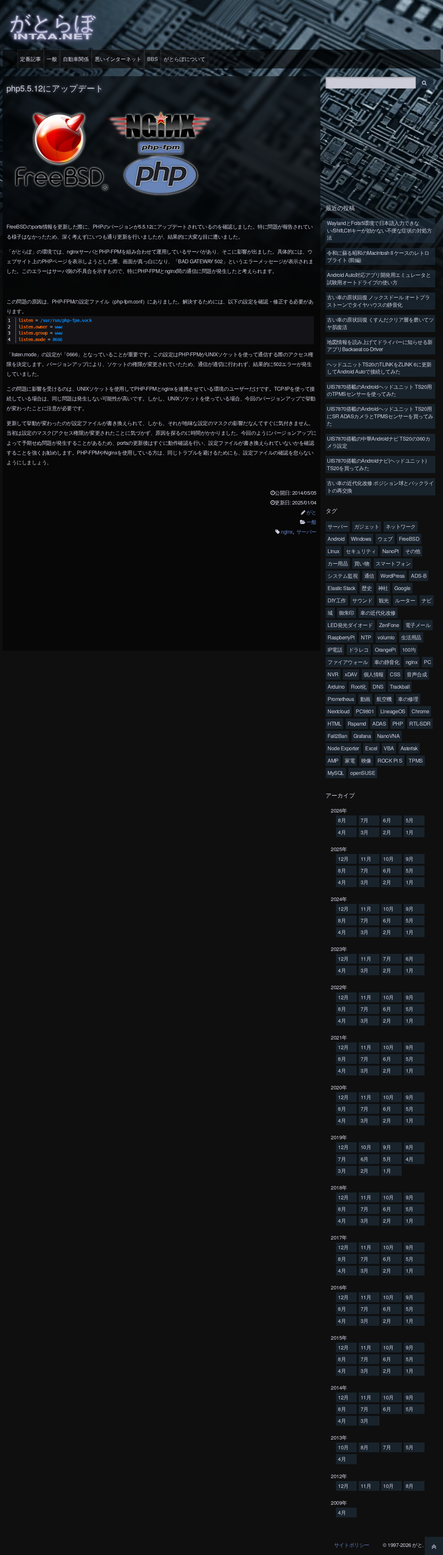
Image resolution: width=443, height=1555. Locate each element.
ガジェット (366, 526)
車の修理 (408, 699)
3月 (364, 832)
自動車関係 (76, 59)
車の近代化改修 (378, 612)
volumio (386, 637)
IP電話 (335, 649)
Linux (334, 551)
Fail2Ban (337, 736)
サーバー (306, 531)
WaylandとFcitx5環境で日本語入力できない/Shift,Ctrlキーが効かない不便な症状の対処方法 (379, 230)
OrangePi (385, 649)
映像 (366, 760)
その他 (412, 551)
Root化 (358, 686)
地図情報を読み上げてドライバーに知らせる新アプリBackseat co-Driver (380, 345)
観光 (384, 600)
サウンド (362, 600)
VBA (389, 748)
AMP (333, 760)
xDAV (351, 674)
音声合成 (417, 674)
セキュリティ (361, 551)
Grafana (362, 736)
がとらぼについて (184, 59)
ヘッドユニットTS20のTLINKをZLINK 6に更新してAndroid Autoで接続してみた (379, 368)
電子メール (418, 625)
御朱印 (346, 612)
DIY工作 (337, 600)
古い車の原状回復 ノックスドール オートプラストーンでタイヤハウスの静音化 (378, 300)
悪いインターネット (118, 59)
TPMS (416, 760)
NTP (366, 637)
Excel (371, 748)
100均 (408, 649)
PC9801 (365, 711)
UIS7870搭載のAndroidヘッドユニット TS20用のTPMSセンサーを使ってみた (379, 390)
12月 (343, 858)
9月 (409, 858)
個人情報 (374, 674)
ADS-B (418, 575)
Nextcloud (339, 711)
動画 (365, 699)
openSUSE (362, 773)
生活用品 (411, 637)
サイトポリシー (351, 1545)
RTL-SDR (420, 723)
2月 (387, 832)
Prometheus (341, 699)
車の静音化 (387, 662)
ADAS (379, 723)
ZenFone (389, 625)
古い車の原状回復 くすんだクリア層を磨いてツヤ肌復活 (380, 323)
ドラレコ (359, 649)
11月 (366, 858)
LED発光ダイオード (350, 625)
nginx (287, 531)
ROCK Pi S (389, 760)
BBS (152, 59)
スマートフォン (393, 563)
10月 (388, 858)
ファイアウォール (348, 662)
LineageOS (392, 711)
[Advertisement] (161, 597)
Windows (361, 538)
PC (427, 662)
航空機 (384, 699)
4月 (342, 832)
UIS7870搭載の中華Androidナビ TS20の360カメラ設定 (378, 442)
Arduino (336, 686)
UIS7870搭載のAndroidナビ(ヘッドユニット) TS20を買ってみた (377, 464)
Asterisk (409, 748)
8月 (342, 820)
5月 (409, 820)
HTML (334, 723)
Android (336, 538)
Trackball (400, 686)
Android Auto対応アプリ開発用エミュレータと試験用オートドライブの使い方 (379, 278)
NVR (333, 674)
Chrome (420, 711)
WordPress (392, 575)
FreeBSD (409, 538)
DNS (378, 686)
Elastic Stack (341, 588)
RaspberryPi (341, 637)
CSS (395, 674)
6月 (387, 820)
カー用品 (338, 563)
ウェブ (385, 538)
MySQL (336, 773)
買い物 (361, 563)
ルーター (405, 600)
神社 (383, 588)
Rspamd (357, 723)
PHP (397, 723)
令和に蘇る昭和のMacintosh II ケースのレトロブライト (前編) (378, 256)
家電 (350, 760)
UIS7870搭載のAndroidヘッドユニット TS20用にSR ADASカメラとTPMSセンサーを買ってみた (380, 416)
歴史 (367, 588)
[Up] (434, 1546)
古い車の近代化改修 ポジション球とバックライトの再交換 (380, 486)
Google (402, 588)
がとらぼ (52, 23)
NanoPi (390, 551)
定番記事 (30, 59)
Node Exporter (343, 748)
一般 (52, 59)
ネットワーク (401, 526)
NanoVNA (388, 736)
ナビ (427, 600)
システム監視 (343, 575)
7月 (364, 820)
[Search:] (371, 82)
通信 (369, 575)
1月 (409, 832)
